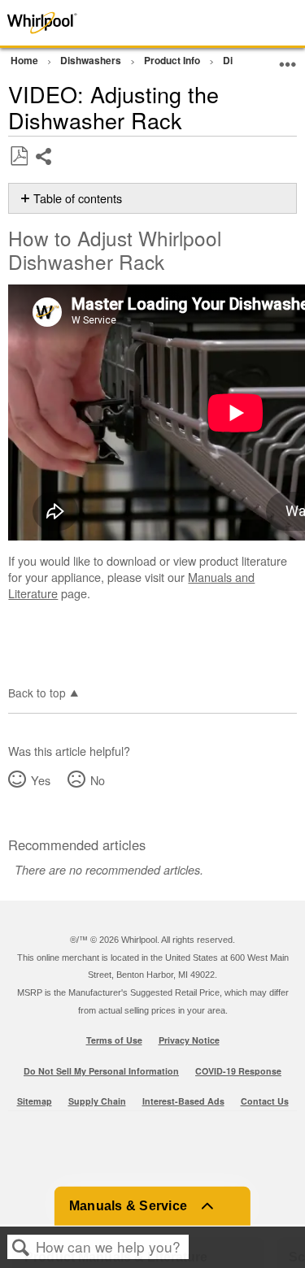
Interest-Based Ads (183, 1101)
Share (44, 168)
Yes (40, 779)
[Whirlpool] (61, 23)
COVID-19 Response (238, 1071)
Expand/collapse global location (288, 58)
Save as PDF (19, 156)
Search (21, 1247)
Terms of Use (114, 1040)
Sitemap (34, 1101)
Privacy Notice (189, 1040)
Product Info (173, 60)
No (97, 779)
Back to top (37, 691)
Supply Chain (97, 1101)
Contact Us (265, 1101)
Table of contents (77, 198)
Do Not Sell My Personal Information (101, 1071)
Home (26, 60)
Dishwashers (92, 60)
